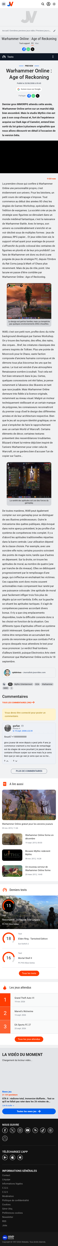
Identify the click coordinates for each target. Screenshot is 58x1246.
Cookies (6, 1204)
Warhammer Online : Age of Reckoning (29, 39)
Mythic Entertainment (23, 684)
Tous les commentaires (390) (16, 702)
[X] (12, 1130)
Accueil (5, 31)
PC (10, 684)
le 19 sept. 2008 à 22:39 (23, 731)
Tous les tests (29, 973)
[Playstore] (5, 1157)
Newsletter (7, 1217)
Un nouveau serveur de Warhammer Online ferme (38, 869)
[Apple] (12, 1157)
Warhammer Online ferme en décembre (39, 837)
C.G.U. (5, 1188)
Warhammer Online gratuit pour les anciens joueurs (27, 824)
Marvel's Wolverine (24, 1011)
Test (21, 917)
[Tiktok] (43, 1130)
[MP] (22, 726)
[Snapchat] (5, 1138)
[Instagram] (20, 1130)
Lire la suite (7, 1105)
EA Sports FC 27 (23, 1024)
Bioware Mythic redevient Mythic (37, 853)
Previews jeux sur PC (45, 31)
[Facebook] (5, 1130)
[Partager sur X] (32, 49)
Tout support (24, 43)
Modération (8, 1196)
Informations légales (12, 1183)
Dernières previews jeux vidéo (22, 31)
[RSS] (35, 1130)
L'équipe (6, 1179)
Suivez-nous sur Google (31, 89)
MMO (5, 688)
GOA (37, 684)
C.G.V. (5, 1192)
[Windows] (20, 1157)
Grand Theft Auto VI (24, 998)
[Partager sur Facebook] (24, 49)
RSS (4, 1221)
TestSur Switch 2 (33, 939)
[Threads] (50, 1130)
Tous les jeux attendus (29, 1039)
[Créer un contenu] (54, 30)
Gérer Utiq (7, 1208)
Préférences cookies (12, 1213)
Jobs (4, 1225)
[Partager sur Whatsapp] (28, 49)
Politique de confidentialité (15, 1200)
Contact (6, 1175)
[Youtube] (27, 1130)
